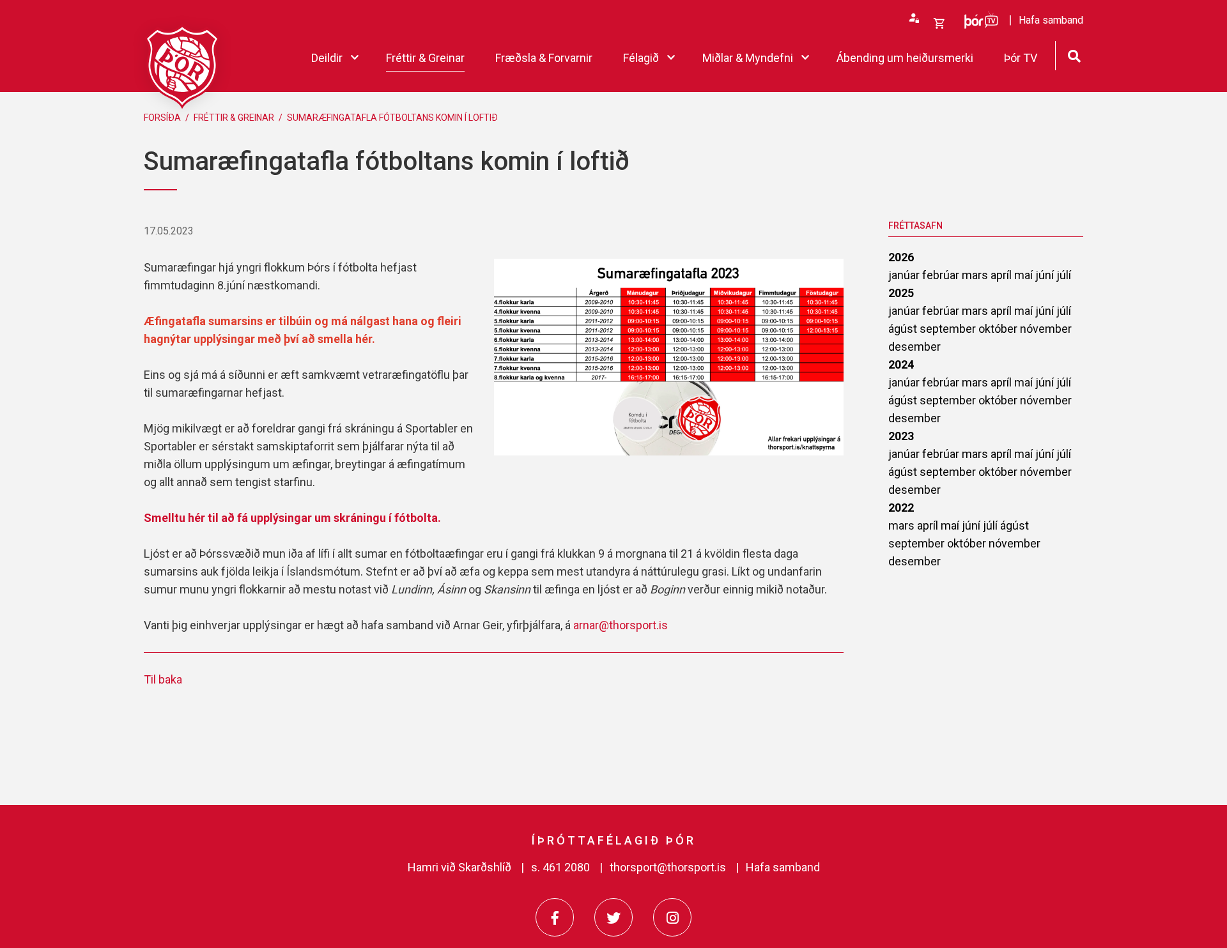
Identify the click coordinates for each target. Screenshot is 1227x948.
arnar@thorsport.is (620, 625)
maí (1024, 275)
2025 (901, 293)
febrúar (942, 275)
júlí (1063, 275)
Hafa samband (783, 867)
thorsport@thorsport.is (668, 867)
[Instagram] (672, 917)
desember (914, 346)
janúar (905, 275)
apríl (1002, 275)
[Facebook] (555, 917)
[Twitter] (613, 917)
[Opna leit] (1074, 54)
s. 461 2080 (560, 867)
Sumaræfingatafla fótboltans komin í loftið (392, 117)
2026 (901, 257)
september (949, 328)
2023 (901, 436)
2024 (901, 364)
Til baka (163, 679)
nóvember (1046, 328)
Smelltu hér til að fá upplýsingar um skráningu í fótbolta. (294, 517)
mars (976, 275)
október (999, 328)
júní (1045, 275)
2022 (901, 507)
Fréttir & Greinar (234, 117)
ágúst (904, 328)
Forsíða (162, 117)
